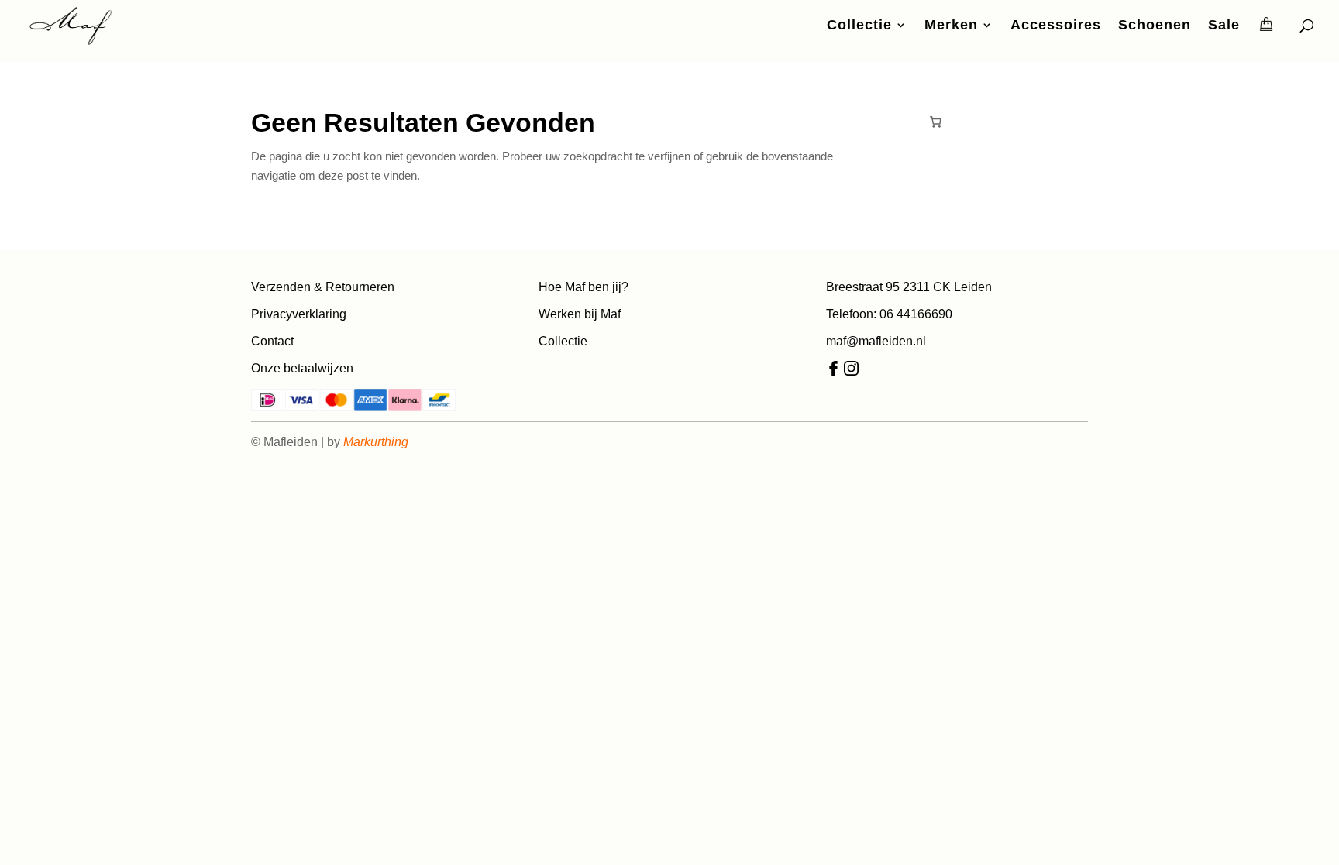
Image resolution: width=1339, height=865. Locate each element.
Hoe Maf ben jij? (583, 286)
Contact (272, 341)
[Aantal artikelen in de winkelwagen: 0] (935, 121)
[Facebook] (833, 371)
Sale (1224, 26)
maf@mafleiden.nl (876, 341)
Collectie (859, 26)
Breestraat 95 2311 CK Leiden (909, 286)
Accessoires (1055, 26)
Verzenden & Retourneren (322, 286)
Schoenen (1154, 26)
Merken (951, 26)
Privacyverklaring (298, 314)
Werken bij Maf (580, 314)
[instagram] (851, 371)
